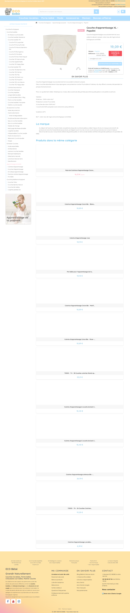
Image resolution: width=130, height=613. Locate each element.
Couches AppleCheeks (16, 62)
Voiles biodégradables (15, 115)
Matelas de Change (13, 126)
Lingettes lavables (13, 131)
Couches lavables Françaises (16, 102)
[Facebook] (8, 601)
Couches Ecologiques (12, 29)
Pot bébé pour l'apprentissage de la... (80, 272)
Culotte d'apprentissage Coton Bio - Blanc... (80, 204)
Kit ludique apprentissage (15, 172)
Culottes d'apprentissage (15, 166)
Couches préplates (13, 92)
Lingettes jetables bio (14, 189)
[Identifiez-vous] (118, 11)
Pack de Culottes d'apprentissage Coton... (79, 170)
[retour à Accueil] (36, 23)
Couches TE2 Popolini (15, 79)
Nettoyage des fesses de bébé (17, 128)
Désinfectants (12, 161)
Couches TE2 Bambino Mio (17, 70)
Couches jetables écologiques (16, 179)
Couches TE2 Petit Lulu (16, 77)
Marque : (91, 51)
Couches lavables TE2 (14, 67)
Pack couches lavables (15, 100)
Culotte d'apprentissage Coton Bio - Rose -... (79, 339)
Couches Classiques (14, 90)
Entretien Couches (12, 143)
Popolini (97, 51)
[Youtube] (13, 601)
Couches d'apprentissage (15, 169)
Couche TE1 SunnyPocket (16, 45)
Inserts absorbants (13, 113)
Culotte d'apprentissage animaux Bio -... (79, 474)
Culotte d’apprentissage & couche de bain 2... (79, 407)
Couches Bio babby (14, 187)
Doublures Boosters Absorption (17, 118)
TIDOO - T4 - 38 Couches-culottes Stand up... (79, 373)
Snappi (10, 141)
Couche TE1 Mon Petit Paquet (18, 57)
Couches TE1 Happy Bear (16, 64)
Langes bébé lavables (14, 95)
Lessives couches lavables (15, 151)
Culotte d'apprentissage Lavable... (80, 542)
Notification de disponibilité (110, 64)
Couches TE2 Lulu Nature (16, 82)
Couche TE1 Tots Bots (15, 54)
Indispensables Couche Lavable (17, 133)
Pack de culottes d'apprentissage (18, 174)
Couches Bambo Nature (15, 185)
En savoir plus (80, 76)
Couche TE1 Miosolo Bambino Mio (18, 48)
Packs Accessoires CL (14, 136)
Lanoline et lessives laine (15, 159)
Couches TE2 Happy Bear (16, 84)
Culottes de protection (15, 87)
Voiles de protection (14, 110)
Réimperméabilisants (14, 154)
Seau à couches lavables (15, 121)
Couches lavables (28, 18)
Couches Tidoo (12, 182)
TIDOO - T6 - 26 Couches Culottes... (80, 508)
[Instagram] (19, 601)
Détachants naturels (14, 156)
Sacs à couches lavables (15, 123)
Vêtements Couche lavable (16, 138)
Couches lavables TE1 (14, 40)
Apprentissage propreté (14, 164)
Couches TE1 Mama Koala (16, 59)
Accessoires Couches (13, 108)
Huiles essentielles (13, 146)
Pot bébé (10, 177)
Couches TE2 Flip (14, 74)
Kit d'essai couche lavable (15, 35)
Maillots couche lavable (15, 105)
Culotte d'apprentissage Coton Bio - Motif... (80, 305)
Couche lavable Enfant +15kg (16, 97)
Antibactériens (12, 149)
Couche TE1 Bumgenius (16, 52)
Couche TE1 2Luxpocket (16, 42)
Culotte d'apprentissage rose (80, 238)
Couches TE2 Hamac (15, 72)
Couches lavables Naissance (16, 37)
